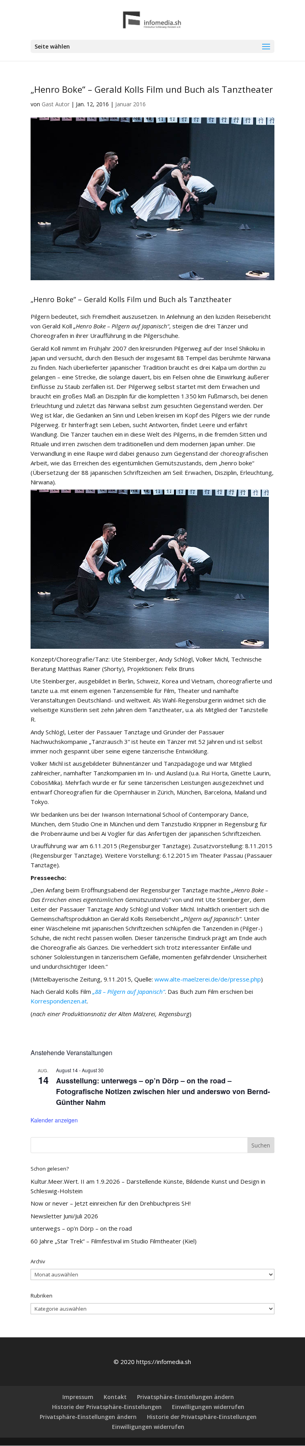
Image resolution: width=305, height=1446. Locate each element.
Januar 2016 (130, 104)
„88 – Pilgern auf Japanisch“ (129, 991)
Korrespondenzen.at (59, 1001)
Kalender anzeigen (54, 1120)
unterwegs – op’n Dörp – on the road (81, 1228)
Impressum (77, 1397)
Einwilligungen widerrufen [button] (208, 1407)
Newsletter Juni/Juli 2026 (64, 1216)
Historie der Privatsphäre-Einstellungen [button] (107, 1407)
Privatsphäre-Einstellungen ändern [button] (185, 1397)
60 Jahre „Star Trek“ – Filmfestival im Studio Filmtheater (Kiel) (114, 1241)
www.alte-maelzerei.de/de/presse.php (207, 979)
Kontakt (115, 1397)
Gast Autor (55, 104)
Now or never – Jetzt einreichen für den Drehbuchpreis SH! (111, 1203)
